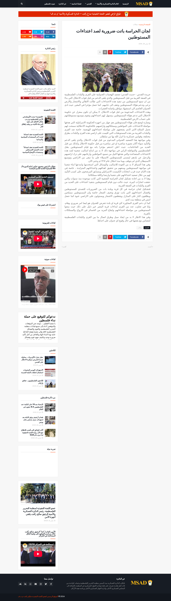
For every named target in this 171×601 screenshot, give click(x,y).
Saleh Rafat (52, 304)
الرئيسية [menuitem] (126, 4)
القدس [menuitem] (89, 4)
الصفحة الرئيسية (144, 24)
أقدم (64, 247)
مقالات (135, 24)
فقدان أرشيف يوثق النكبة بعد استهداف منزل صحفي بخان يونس (32, 419)
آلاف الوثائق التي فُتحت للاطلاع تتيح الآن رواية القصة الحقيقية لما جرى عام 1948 (32, 432)
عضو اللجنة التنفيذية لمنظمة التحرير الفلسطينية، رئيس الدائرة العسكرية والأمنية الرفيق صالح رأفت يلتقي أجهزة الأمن (39, 513)
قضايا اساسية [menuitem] (76, 4)
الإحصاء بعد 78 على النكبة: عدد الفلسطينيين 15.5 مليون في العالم (32, 407)
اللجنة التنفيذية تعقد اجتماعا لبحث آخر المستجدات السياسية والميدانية (32, 137)
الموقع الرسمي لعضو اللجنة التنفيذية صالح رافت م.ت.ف (38, 596)
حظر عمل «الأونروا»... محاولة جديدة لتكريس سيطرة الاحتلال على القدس (32, 359)
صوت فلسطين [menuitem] (49, 4)
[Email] (105, 52)
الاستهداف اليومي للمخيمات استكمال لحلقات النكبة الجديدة (32, 371)
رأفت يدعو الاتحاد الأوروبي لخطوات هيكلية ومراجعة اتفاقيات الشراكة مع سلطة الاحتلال (24, 304)
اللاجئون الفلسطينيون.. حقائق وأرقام (32, 381)
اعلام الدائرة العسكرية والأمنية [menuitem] (108, 4)
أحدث (150, 247)
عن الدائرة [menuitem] (62, 4)
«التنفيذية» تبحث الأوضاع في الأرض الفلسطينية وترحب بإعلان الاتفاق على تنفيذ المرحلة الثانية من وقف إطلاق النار (32, 122)
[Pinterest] (110, 52)
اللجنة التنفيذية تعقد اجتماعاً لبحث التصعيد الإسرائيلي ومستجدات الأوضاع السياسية (33, 149)
